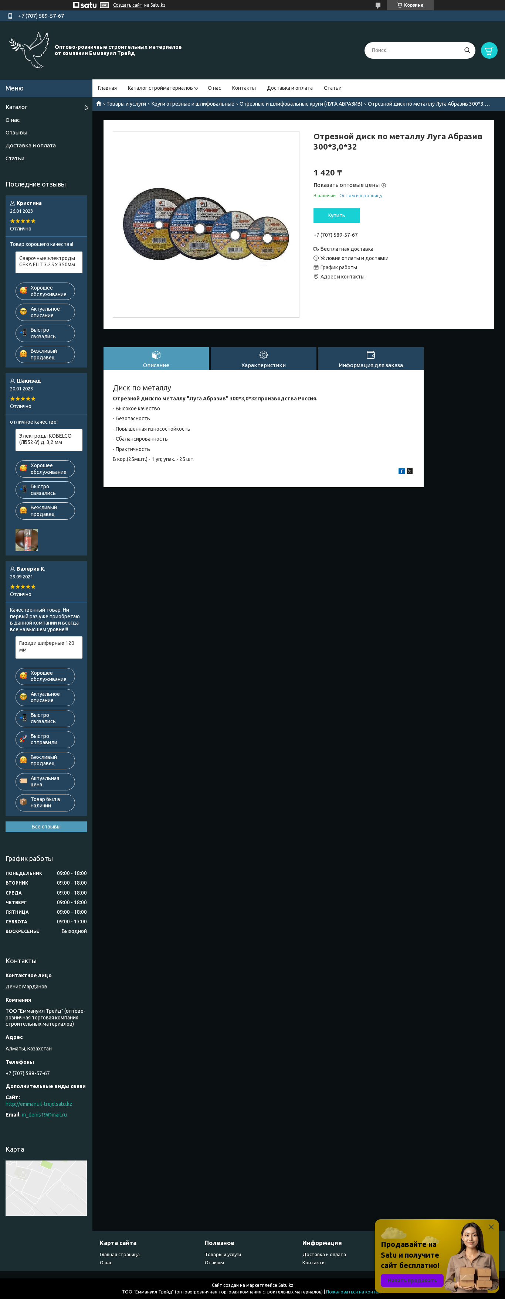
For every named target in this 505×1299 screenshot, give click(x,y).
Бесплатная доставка (347, 249)
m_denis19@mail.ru (44, 1115)
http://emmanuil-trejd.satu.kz (39, 1104)
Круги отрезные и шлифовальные (193, 104)
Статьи (333, 88)
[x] (410, 472)
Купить (336, 215)
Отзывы (16, 132)
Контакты (244, 88)
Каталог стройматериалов (160, 88)
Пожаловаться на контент (354, 1291)
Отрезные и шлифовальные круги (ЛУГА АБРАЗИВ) (301, 104)
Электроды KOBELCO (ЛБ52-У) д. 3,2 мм (45, 439)
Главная (107, 88)
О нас (214, 88)
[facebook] (402, 472)
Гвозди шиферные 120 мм (46, 646)
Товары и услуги (126, 104)
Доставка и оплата (290, 88)
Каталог (16, 107)
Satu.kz (286, 1285)
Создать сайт (127, 5)
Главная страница (120, 1254)
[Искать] (467, 50)
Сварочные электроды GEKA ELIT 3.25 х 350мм (47, 261)
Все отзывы (46, 827)
